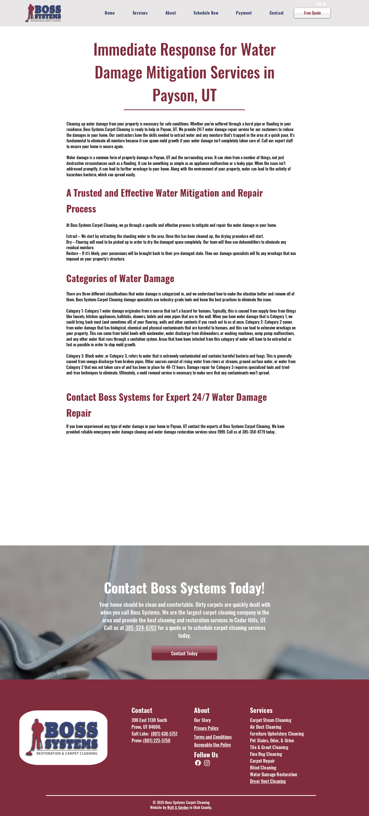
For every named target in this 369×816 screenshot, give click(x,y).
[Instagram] (207, 763)
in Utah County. (200, 807)
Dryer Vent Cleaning (268, 781)
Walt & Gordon (178, 807)
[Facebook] (198, 763)
